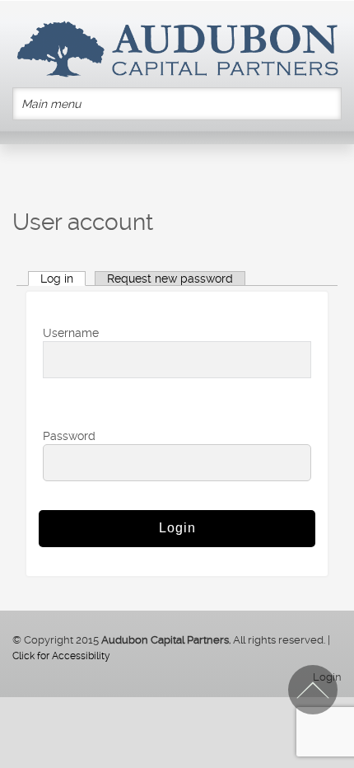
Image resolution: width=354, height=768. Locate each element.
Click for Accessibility (61, 656)
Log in (56, 278)
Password (69, 436)
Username (71, 333)
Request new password (170, 278)
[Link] (177, 49)
